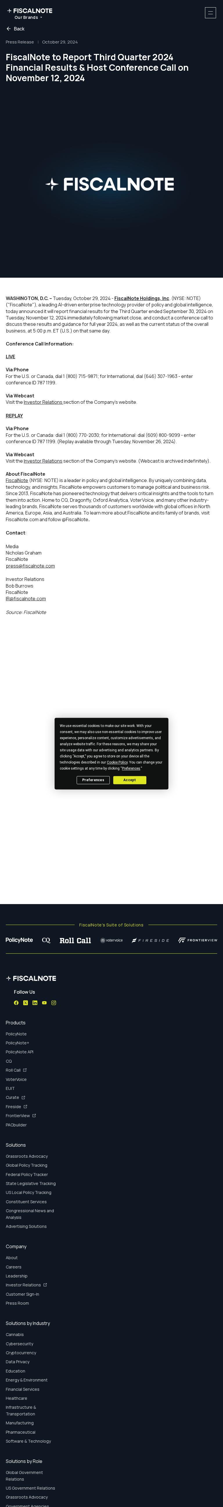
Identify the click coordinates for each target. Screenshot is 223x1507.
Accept (129, 780)
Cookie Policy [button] (117, 762)
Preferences (93, 780)
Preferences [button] (131, 768)
